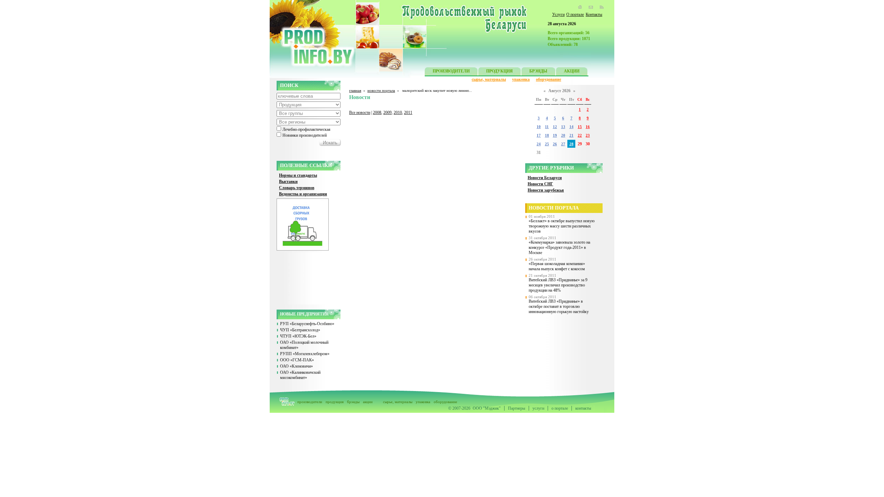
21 (571, 135)
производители (309, 402)
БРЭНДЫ (538, 71)
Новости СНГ (540, 184)
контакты (583, 408)
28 (571, 144)
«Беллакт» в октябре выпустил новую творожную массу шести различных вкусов (562, 226)
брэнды (353, 402)
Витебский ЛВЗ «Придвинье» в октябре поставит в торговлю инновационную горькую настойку (559, 306)
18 (547, 135)
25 (547, 144)
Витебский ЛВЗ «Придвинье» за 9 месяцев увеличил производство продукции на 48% (558, 285)
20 (563, 135)
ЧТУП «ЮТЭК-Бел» (298, 336)
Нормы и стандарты (298, 175)
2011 (408, 112)
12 (555, 127)
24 (539, 144)
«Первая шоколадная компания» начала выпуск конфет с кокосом (557, 266)
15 (580, 127)
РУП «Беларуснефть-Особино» (307, 323)
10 (539, 127)
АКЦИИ (571, 71)
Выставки (288, 181)
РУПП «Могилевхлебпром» (304, 353)
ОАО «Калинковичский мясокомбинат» (300, 375)
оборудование (548, 79)
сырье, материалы (489, 79)
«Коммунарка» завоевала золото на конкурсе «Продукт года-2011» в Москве (559, 247)
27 (563, 144)
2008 (377, 112)
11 (547, 127)
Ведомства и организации (303, 194)
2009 (387, 112)
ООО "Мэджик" (487, 408)
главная (355, 90)
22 (580, 135)
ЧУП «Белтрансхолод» (300, 330)
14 (571, 127)
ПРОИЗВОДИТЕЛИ (451, 71)
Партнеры (516, 408)
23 (588, 135)
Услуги (558, 14)
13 (563, 127)
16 (588, 127)
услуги (538, 408)
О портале (575, 14)
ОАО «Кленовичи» (296, 366)
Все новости (359, 112)
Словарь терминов (296, 187)
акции (368, 402)
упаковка (521, 79)
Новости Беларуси (545, 177)
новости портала (381, 90)
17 (539, 135)
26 (555, 144)
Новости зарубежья (546, 190)
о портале (559, 408)
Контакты (594, 14)
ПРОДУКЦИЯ (499, 71)
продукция (335, 402)
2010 (398, 112)
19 (555, 135)
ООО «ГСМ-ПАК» (297, 360)
